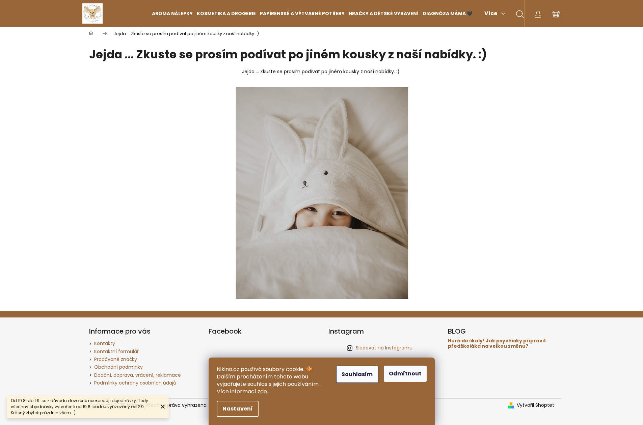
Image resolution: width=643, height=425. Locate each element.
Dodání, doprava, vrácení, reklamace (137, 375)
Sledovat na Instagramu (384, 347)
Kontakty (104, 343)
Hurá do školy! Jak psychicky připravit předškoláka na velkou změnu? (497, 343)
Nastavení (237, 409)
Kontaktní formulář (116, 351)
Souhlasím (357, 374)
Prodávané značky (115, 359)
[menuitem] (172, 13)
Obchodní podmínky (118, 367)
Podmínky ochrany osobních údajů (135, 382)
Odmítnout (405, 373)
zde (262, 391)
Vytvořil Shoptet (535, 405)
